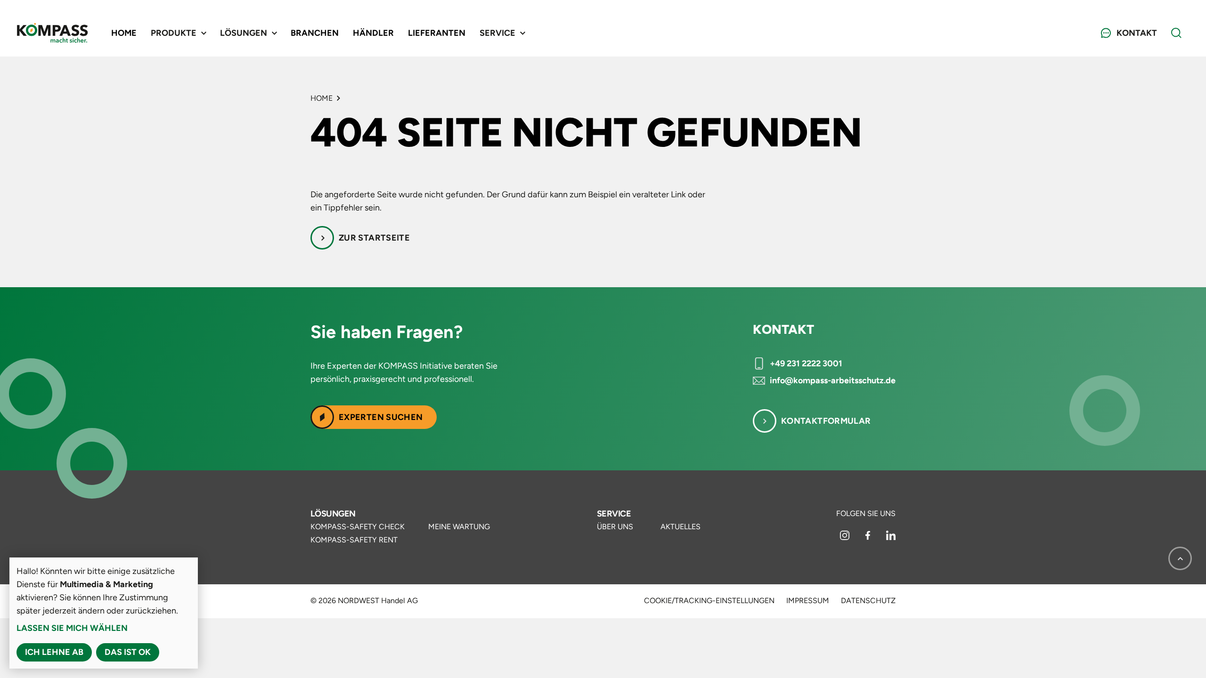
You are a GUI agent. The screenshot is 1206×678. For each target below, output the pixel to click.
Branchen (315, 33)
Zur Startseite (374, 238)
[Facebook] (868, 537)
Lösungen (333, 513)
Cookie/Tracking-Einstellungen (709, 601)
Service (614, 513)
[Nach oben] (1180, 558)
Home (124, 33)
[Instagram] (845, 537)
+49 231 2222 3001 (806, 363)
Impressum (807, 601)
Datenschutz (868, 601)
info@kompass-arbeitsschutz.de (833, 380)
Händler (373, 33)
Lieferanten (436, 33)
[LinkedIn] (891, 537)
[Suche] (1176, 33)
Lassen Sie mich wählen (72, 628)
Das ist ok (128, 652)
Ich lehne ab (54, 652)
